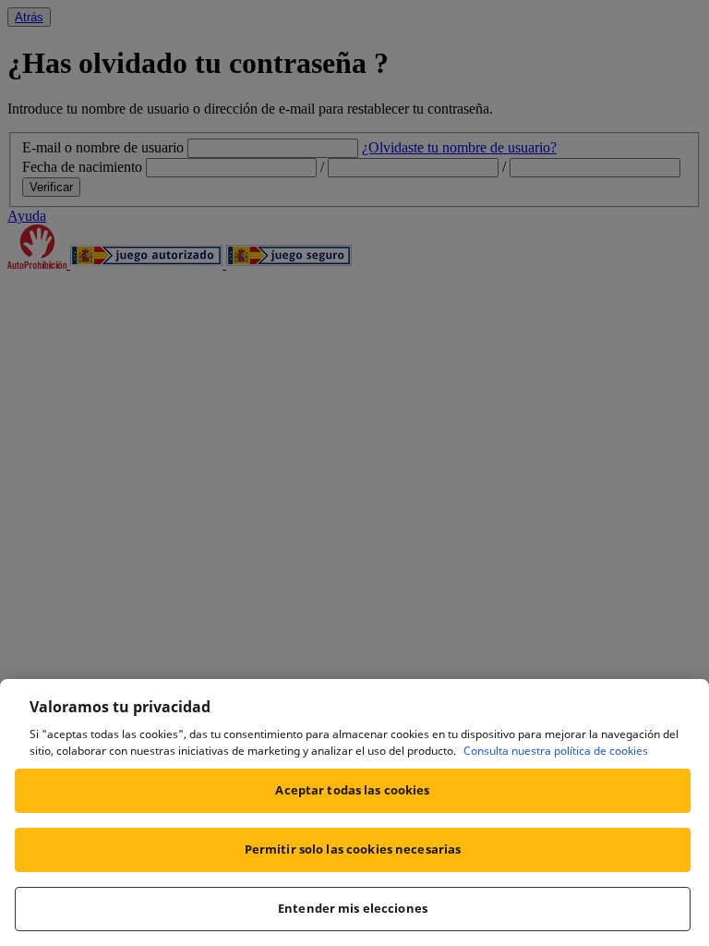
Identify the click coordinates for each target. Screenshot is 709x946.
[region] (354, 812)
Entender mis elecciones (352, 908)
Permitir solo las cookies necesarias (353, 849)
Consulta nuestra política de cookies (555, 750)
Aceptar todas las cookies (352, 790)
